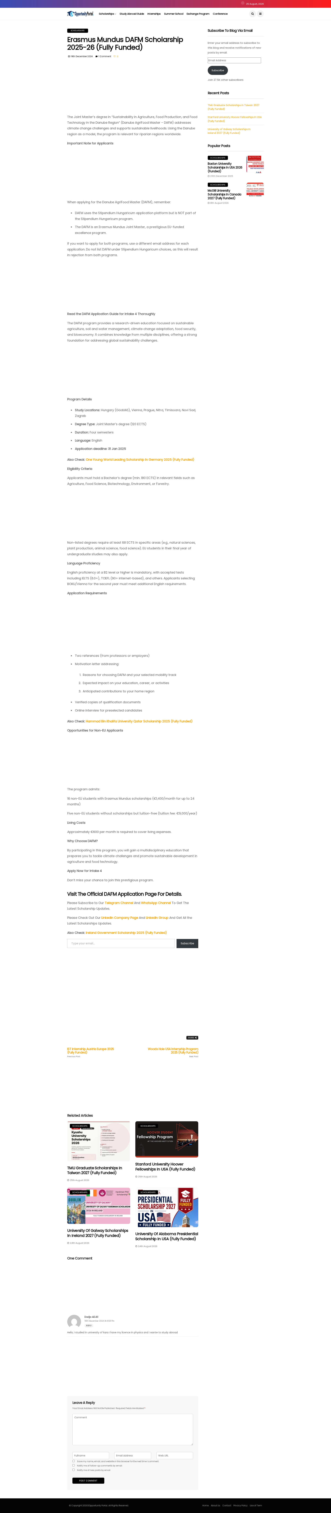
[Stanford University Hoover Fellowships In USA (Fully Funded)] (166, 1139)
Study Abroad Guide (132, 14)
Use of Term (256, 1505)
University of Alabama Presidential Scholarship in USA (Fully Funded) (166, 1236)
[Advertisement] (132, 88)
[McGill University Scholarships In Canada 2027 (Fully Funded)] (255, 191)
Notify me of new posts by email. (94, 1470)
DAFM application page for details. (143, 894)
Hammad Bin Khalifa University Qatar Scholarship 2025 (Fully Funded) (139, 721)
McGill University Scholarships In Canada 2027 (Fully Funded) (224, 194)
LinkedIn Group (157, 918)
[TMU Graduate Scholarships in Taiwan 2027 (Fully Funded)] (98, 1141)
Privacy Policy (240, 1505)
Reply (89, 1325)
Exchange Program (198, 14)
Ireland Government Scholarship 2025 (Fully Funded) (126, 933)
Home (205, 1505)
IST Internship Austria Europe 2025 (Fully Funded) (90, 1052)
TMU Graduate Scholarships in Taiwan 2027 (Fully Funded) (94, 1170)
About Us (215, 1505)
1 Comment (104, 56)
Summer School (173, 14)
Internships (154, 14)
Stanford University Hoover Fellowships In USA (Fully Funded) (165, 1166)
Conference (220, 14)
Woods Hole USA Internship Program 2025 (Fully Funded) (173, 1052)
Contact (226, 1505)
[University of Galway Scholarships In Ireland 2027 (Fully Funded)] (98, 1206)
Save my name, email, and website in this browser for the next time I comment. (118, 1461)
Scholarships (106, 14)
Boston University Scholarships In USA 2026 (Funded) (225, 167)
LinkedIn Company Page (119, 918)
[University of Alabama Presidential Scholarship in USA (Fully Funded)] (166, 1207)
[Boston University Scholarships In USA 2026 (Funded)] (255, 164)
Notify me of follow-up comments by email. (100, 1465)
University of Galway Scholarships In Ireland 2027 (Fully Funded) (97, 1233)
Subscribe (187, 943)
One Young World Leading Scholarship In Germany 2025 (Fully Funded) (140, 459)
